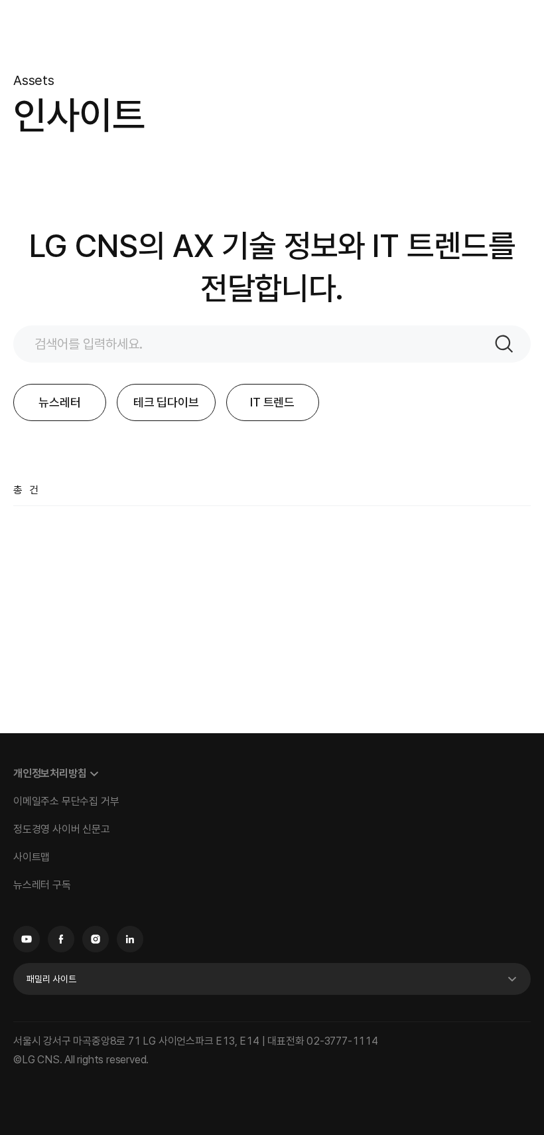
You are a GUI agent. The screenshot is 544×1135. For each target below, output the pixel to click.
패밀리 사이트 (51, 979)
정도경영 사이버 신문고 (61, 829)
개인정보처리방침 (49, 773)
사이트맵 (31, 857)
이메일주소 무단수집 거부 (66, 801)
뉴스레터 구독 (42, 885)
